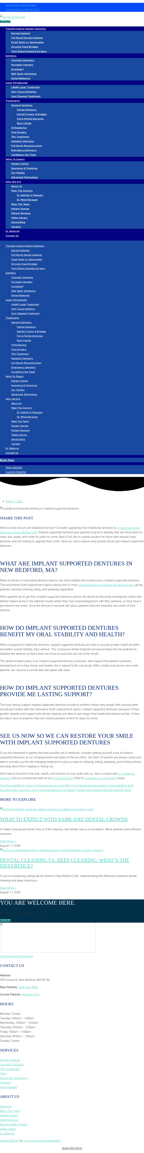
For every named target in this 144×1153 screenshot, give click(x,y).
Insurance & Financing (24, 168)
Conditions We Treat (23, 154)
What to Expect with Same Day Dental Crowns (64, 819)
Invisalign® (17, 69)
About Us (16, 186)
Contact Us (12, 235)
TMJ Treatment (20, 136)
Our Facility (18, 172)
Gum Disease (8, 1087)
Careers (16, 226)
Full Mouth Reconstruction (26, 145)
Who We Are (13, 181)
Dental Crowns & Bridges (32, 114)
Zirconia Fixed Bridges (24, 46)
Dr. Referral (12, 231)
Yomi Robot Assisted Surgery (29, 51)
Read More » (8, 841)
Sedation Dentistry (22, 141)
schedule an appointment (101, 778)
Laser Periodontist (17, 82)
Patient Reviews (21, 213)
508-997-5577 (31, 994)
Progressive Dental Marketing (42, 1140)
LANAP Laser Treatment (25, 87)
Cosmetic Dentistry (22, 60)
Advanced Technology (24, 177)
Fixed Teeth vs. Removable (27, 42)
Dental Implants (20, 33)
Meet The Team (20, 204)
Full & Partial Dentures (30, 118)
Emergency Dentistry (24, 150)
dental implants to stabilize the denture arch (106, 585)
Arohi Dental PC (63, 778)
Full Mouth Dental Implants (27, 37)
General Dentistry (21, 105)
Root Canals (24, 123)
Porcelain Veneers (22, 64)
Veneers (5, 1082)
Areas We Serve (72, 1148)
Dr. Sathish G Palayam (30, 195)
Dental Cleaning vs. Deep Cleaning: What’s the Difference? (64, 863)
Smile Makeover (21, 78)
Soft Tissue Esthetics (23, 91)
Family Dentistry (26, 109)
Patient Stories (20, 208)
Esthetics (11, 55)
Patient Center (20, 163)
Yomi (3, 1073)
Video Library (19, 217)
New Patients (21, 5)
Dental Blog (18, 222)
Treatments (13, 100)
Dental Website (9, 1140)
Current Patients (22, 9)
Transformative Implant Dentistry (26, 28)
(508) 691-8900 (28, 987)
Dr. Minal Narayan (27, 199)
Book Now (5, 21)
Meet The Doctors (22, 190)
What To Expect (15, 159)
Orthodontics (19, 127)
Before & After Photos (13, 1124)
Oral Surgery (19, 132)
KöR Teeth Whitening (23, 73)
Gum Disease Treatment (25, 96)
